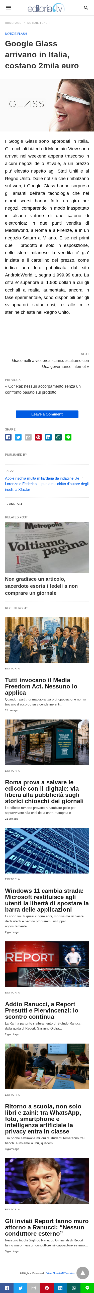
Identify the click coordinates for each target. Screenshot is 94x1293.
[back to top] (82, 1273)
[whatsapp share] (58, 437)
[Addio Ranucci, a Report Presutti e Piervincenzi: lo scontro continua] (47, 964)
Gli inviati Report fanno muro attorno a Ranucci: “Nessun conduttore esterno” (47, 1227)
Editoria (12, 668)
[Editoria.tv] (46, 7)
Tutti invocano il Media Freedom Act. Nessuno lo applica (41, 686)
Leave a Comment (47, 414)
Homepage (13, 23)
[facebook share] (8, 437)
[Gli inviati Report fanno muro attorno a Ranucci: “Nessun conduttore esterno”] (47, 1181)
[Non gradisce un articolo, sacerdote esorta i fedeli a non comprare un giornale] (47, 547)
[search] (86, 8)
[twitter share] (18, 437)
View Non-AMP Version (60, 1273)
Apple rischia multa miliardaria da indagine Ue (42, 478)
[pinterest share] (38, 437)
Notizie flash (38, 23)
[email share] (28, 437)
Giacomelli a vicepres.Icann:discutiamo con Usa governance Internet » (50, 363)
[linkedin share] (48, 437)
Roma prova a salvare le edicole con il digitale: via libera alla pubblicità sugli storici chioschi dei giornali (44, 791)
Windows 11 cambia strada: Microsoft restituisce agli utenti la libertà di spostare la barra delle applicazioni (47, 900)
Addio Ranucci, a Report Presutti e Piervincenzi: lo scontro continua (41, 1010)
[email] (33, 1288)
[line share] (68, 437)
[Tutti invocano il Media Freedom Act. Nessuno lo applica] (47, 640)
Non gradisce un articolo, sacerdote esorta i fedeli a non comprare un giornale (41, 586)
